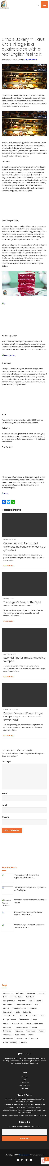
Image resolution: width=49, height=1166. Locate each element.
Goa (36, 1004)
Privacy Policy (24, 1085)
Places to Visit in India (34, 1023)
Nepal (35, 1020)
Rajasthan (7, 1027)
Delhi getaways (9, 1001)
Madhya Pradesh (9, 1020)
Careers (24, 1077)
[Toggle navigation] (44, 4)
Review (34, 1027)
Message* (6, 761)
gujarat (6, 1008)
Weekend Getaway (10, 1042)
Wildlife (24, 1042)
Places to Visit (17, 1023)
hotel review (7, 1012)
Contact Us (25, 1082)
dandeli (41, 993)
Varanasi (34, 1039)
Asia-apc (19, 993)
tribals (30, 1035)
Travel (41, 1031)
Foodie (38, 1001)
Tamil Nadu (30, 1031)
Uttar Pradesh (22, 1039)
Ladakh (34, 1016)
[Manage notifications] (43, 1161)
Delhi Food (30, 997)
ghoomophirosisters (24, 1004)
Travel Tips (7, 1035)
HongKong (33, 1008)
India (18, 1012)
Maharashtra (24, 1020)
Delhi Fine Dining (16, 997)
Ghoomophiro (31, 59)
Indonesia (27, 1012)
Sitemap (24, 1088)
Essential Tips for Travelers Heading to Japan (24, 659)
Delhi (5, 997)
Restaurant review (21, 1027)
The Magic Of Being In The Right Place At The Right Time (22, 604)
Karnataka (24, 1016)
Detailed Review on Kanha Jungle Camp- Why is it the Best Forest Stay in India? (23, 717)
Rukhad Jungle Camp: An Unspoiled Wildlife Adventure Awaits (24, 1115)
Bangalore (31, 993)
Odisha (5, 1023)
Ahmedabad (8, 993)
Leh (42, 1016)
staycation (19, 1031)
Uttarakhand (8, 1039)
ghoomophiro (8, 1004)
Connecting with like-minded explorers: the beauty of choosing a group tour (24, 547)
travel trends (20, 1035)
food (30, 1001)
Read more (8, 566)
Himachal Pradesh (19, 1008)
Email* (5, 805)
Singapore (7, 1031)
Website (5, 817)
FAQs (24, 1080)
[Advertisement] (24, 24)
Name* (5, 793)
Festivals (21, 1001)
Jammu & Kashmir (9, 1016)
